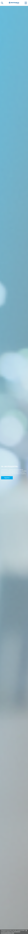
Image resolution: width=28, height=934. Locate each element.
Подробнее (7, 477)
